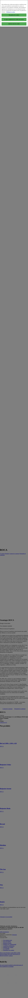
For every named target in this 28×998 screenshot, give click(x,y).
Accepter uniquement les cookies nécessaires (14, 19)
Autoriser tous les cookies (14, 23)
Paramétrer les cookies (14, 15)
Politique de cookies (10, 12)
